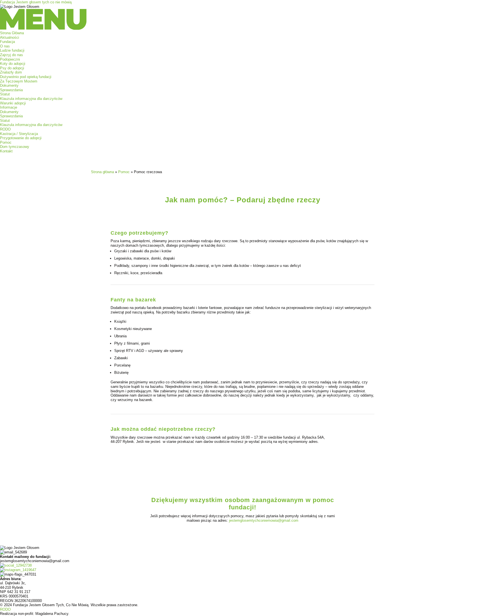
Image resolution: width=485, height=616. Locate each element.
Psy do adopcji (12, 68)
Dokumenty (9, 85)
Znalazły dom (11, 72)
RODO (5, 129)
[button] (242, 20)
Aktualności (9, 37)
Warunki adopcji (13, 103)
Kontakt (6, 151)
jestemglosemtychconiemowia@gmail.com (263, 520)
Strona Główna (12, 33)
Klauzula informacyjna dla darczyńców (31, 99)
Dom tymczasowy (14, 147)
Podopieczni (10, 59)
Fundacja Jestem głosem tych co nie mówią (36, 2)
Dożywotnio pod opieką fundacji (25, 77)
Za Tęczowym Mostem (18, 81)
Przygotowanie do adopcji (21, 138)
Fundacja (7, 42)
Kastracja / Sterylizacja (19, 134)
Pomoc (6, 142)
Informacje (8, 107)
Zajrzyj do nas (11, 55)
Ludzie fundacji (12, 50)
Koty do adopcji (12, 63)
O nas (5, 46)
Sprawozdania (11, 90)
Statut (5, 94)
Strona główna (102, 172)
